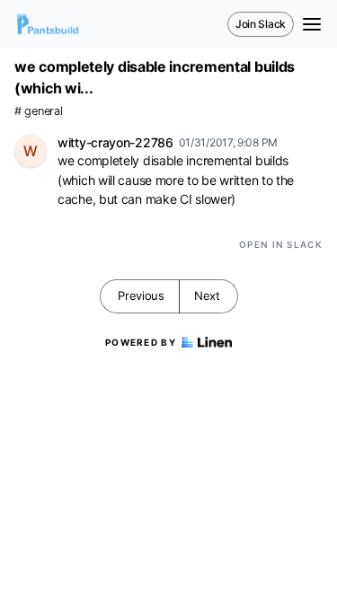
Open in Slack (281, 244)
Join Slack (260, 24)
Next (207, 295)
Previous (141, 295)
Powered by (140, 342)
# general (38, 111)
